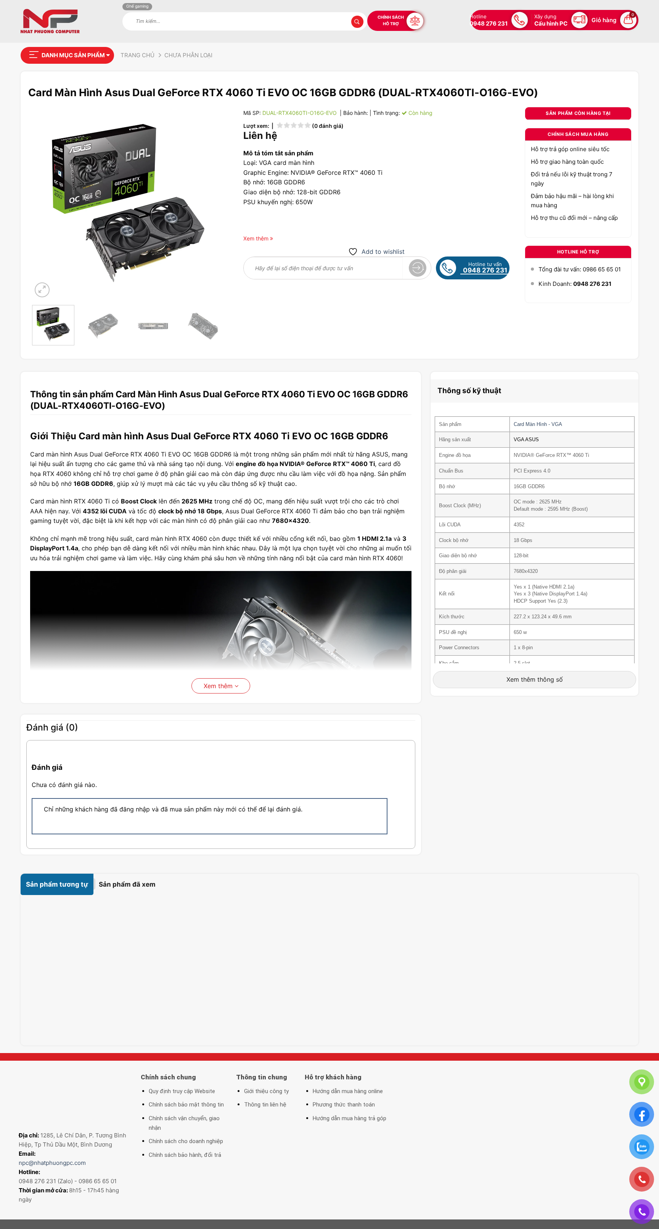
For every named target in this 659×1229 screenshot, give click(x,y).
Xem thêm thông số (534, 679)
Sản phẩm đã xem (127, 884)
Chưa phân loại (188, 55)
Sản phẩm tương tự (57, 884)
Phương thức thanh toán (344, 1104)
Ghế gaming (137, 6)
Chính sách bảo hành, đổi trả (185, 1155)
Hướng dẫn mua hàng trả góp (349, 1118)
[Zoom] (42, 289)
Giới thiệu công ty (266, 1091)
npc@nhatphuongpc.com (52, 1162)
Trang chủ (137, 55)
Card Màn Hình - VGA (538, 424)
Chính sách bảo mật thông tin (186, 1104)
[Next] (211, 203)
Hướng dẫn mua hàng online (348, 1091)
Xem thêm (219, 686)
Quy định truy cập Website (182, 1091)
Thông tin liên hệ (265, 1104)
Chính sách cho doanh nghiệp (186, 1141)
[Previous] (45, 203)
